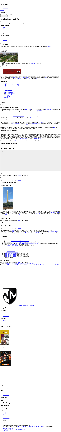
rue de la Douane (48, 109)
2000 (9, 67)
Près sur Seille (28, 109)
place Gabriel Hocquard (20, 124)
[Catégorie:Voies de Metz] (12, 74)
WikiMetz (2, 10)
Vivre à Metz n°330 (13, 244)
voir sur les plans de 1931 (11, 251)
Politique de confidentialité (8, 428)
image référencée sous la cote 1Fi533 (11, 256)
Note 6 (26, 124)
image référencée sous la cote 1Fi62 (11, 255)
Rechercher (3, 12)
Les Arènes (33, 63)
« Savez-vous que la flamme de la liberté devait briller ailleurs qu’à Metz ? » (27, 243)
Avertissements (6, 430)
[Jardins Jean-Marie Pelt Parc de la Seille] (9, 61)
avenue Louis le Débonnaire (18, 116)
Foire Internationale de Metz (22, 114)
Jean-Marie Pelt (29, 78)
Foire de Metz (7, 114)
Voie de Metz (16, 21)
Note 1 (40, 110)
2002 (12, 67)
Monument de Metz (23, 21)
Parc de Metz (30, 21)
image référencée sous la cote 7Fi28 (11, 253)
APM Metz (42, 122)
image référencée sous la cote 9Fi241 (11, 254)
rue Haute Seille (36, 110)
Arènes (15, 135)
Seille (46, 77)
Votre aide (19, 104)
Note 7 (43, 126)
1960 (30, 117)
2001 (36, 213)
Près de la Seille (40, 111)
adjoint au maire (18, 78)
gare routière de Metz (36, 123)
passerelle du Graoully (15, 140)
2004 (40, 213)
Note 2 (11, 117)
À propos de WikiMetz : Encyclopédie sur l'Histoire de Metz (14, 429)
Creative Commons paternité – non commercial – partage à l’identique (30, 426)
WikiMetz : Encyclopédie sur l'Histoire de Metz (27, 305)
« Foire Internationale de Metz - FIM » (13, 245)
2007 (6, 213)
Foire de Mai (37, 124)
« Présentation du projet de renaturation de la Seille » (22, 240)
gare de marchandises (33, 233)
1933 (3, 114)
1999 (6, 127)
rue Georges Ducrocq (8, 112)
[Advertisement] (30, 276)
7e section (38, 21)
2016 (37, 78)
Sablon (34, 21)
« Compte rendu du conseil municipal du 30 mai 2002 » (20, 241)
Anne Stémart (27, 132)
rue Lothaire (14, 123)
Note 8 (5, 214)
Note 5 (18, 123)
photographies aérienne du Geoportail (12, 252)
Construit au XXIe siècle (54, 21)
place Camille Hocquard (24, 232)
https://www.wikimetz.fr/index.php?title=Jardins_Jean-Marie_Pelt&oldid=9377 (21, 263)
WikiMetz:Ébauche (10, 21)
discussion (49, 46)
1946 (53, 122)
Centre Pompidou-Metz (54, 212)
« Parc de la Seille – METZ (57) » (17, 242)
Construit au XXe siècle (44, 21)
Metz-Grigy (45, 233)
